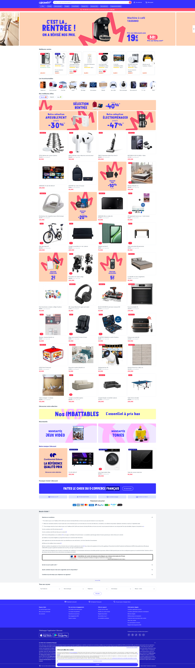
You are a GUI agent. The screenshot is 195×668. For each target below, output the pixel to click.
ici (143, 526)
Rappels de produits (102, 613)
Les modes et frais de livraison (75, 609)
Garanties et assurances (74, 613)
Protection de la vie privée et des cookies (137, 618)
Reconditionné (104, 6)
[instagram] (132, 635)
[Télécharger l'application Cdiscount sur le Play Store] (61, 635)
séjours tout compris (45, 654)
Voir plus (97, 593)
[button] (41, 86)
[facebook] (129, 635)
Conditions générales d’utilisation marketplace (138, 611)
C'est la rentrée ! (58, 6)
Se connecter (42, 613)
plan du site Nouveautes (45, 659)
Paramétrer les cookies (97, 661)
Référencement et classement (134, 616)
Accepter (97, 664)
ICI (61, 529)
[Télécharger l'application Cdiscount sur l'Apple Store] (46, 635)
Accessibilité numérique (103, 618)
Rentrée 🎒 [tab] (44, 97)
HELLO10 (112, 9)
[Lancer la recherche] (130, 2)
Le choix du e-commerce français (48, 642)
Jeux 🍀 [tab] (59, 97)
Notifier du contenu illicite (104, 611)
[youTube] (143, 635)
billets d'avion (152, 653)
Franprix (41, 661)
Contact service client (103, 609)
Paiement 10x (85, 6)
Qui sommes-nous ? (102, 616)
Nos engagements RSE (74, 616)
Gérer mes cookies (132, 620)
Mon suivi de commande (44, 611)
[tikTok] (136, 635)
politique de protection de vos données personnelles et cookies (124, 658)
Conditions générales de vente (134, 609)
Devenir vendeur (72, 618)
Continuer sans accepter (132, 647)
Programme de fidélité (116, 6)
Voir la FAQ (97, 580)
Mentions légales (131, 613)
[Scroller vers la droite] (154, 63)
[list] (97, 63)
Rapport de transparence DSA (134, 624)
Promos (49, 6)
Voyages (67, 6)
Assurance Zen (94, 6)
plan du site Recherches (145, 657)
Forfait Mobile (75, 6)
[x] (140, 635)
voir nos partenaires (73, 652)
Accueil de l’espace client (44, 609)
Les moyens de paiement (74, 611)
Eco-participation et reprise (134, 622)
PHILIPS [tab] (52, 97)
